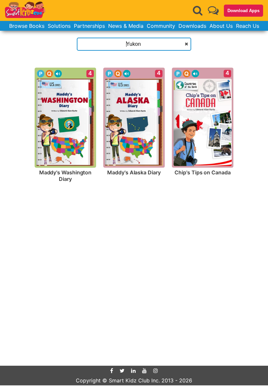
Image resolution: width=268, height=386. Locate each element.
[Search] (198, 10)
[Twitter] (122, 370)
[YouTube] (144, 370)
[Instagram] (155, 370)
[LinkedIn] (133, 370)
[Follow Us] (213, 10)
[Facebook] (112, 370)
